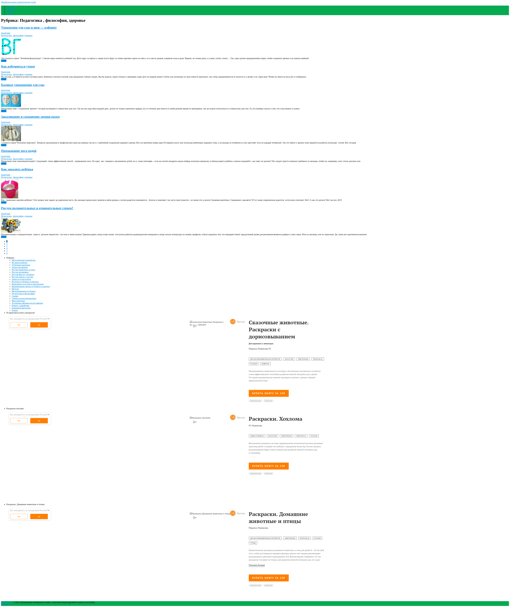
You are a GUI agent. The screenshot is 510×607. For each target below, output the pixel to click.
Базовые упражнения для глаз (22, 85)
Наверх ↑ (5, 605)
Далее (3, 61)
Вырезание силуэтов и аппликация (28, 284)
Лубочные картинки (21, 265)
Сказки (15, 296)
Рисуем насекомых (20, 272)
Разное (15, 310)
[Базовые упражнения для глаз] (255, 100)
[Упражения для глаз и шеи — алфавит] (255, 47)
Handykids (5, 33)
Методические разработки (23, 260)
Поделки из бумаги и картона (25, 282)
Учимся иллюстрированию (24, 298)
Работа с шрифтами (20, 305)
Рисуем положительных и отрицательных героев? (37, 208)
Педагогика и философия (23, 293)
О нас (9, 14)
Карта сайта (11, 9)
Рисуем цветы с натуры (22, 277)
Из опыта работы (19, 262)
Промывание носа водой (18, 150)
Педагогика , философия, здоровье (16, 35)
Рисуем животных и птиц (23, 270)
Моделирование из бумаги (24, 291)
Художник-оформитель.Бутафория (27, 303)
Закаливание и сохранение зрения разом (30, 116)
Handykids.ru (6, 602)
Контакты (10, 11)
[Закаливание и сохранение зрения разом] (255, 134)
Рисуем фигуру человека (23, 274)
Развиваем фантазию (21, 308)
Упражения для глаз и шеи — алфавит (29, 27)
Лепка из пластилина (21, 279)
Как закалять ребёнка (17, 169)
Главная (10, 7)
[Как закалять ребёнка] (255, 188)
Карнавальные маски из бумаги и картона (31, 286)
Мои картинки (18, 301)
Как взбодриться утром (18, 66)
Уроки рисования (19, 267)
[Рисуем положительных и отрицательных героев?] (255, 225)
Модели (15, 289)
